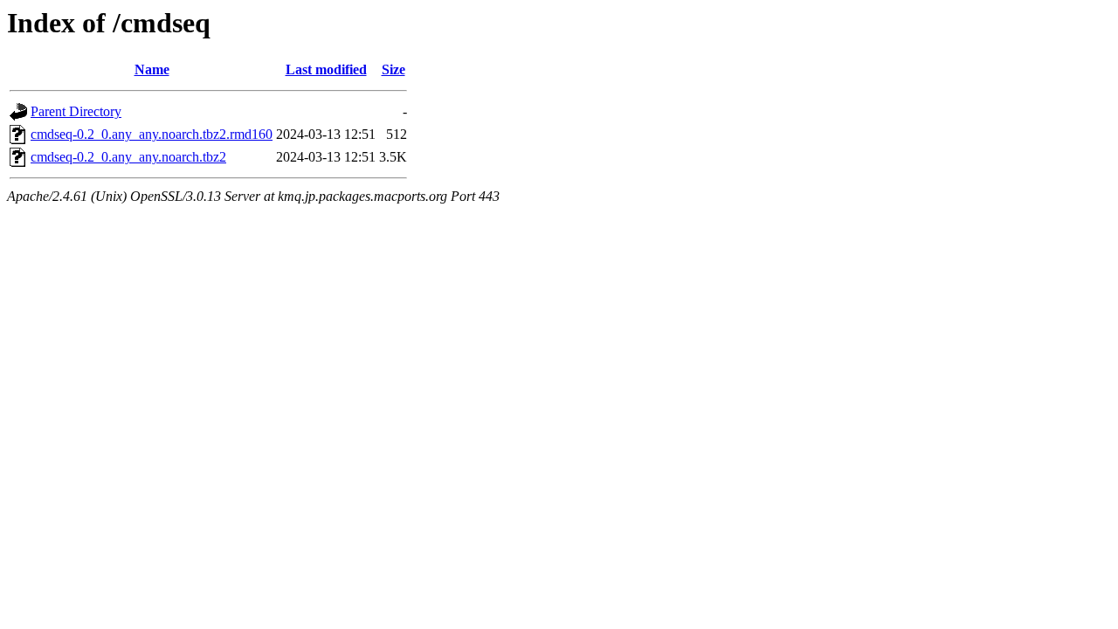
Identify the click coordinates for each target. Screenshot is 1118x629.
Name (152, 69)
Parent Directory (76, 111)
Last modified (326, 69)
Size (393, 69)
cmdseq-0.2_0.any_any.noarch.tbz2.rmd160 (152, 134)
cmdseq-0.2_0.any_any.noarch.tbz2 (128, 156)
